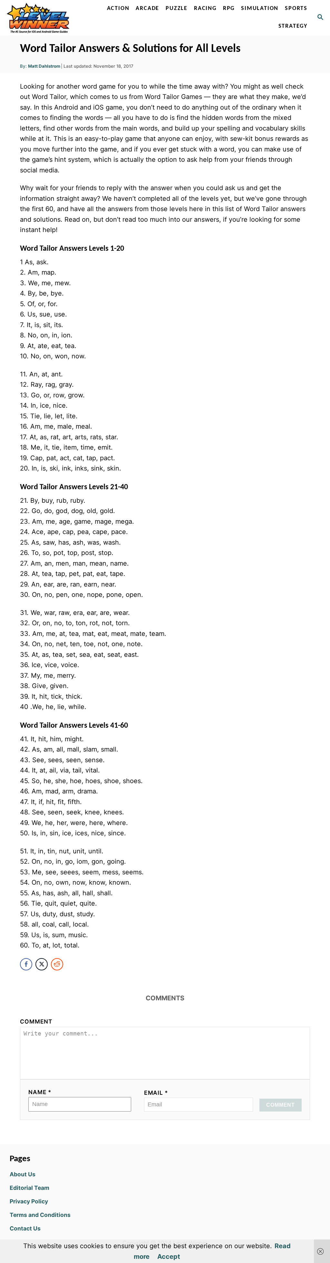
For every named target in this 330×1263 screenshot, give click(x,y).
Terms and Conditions (40, 1214)
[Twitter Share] (41, 964)
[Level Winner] (39, 17)
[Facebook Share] (26, 964)
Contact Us (25, 1228)
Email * (156, 1092)
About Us (22, 1174)
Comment (36, 1021)
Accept (168, 1256)
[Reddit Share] (57, 964)
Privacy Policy (29, 1201)
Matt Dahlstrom (44, 66)
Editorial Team (29, 1187)
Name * (40, 1092)
